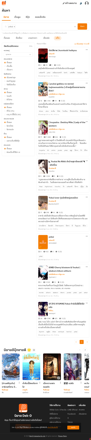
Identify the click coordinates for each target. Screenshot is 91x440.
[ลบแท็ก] (14, 26)
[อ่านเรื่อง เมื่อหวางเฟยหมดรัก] (52, 366)
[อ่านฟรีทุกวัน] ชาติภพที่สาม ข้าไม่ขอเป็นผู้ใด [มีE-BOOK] (9, 385)
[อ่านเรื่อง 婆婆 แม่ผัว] (73, 366)
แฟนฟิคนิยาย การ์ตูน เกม (57, 94)
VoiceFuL (52, 171)
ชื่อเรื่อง (19, 38)
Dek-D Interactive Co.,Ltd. (37, 436)
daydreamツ (53, 277)
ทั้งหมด (7, 38)
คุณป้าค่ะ (25, 392)
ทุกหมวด (8, 54)
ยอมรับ (73, 427)
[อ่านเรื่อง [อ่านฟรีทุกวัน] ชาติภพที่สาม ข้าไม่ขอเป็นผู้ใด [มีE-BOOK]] (11, 366)
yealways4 (52, 313)
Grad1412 (52, 97)
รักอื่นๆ (51, 311)
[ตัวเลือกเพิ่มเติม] (86, 49)
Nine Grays (52, 56)
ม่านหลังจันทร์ (68, 392)
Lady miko (52, 132)
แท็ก (57, 38)
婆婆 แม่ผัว (69, 383)
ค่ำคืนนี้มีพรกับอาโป (30, 385)
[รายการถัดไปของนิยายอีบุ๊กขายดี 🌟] (85, 350)
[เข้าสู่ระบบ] (86, 3)
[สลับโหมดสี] (80, 3)
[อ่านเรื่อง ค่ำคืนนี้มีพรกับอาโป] (31, 366)
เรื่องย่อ (46, 38)
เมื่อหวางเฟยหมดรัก (49, 385)
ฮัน (3, 392)
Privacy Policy (62, 436)
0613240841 (53, 243)
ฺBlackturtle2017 (54, 204)
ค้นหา (82, 26)
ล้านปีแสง (46, 392)
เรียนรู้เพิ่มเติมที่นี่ (53, 427)
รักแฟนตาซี (52, 168)
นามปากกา (32, 38)
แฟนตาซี (51, 54)
